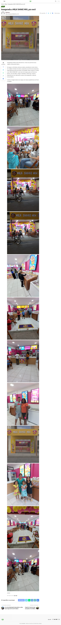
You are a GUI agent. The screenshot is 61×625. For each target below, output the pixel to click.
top (14, 595)
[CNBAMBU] (30, 1)
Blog (6, 4)
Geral (3, 6)
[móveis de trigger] (2, 1)
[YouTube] (56, 619)
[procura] (55, 1)
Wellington (7, 12)
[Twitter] (54, 619)
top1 (16, 595)
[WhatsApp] (59, 619)
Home (2, 4)
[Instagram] (57, 619)
